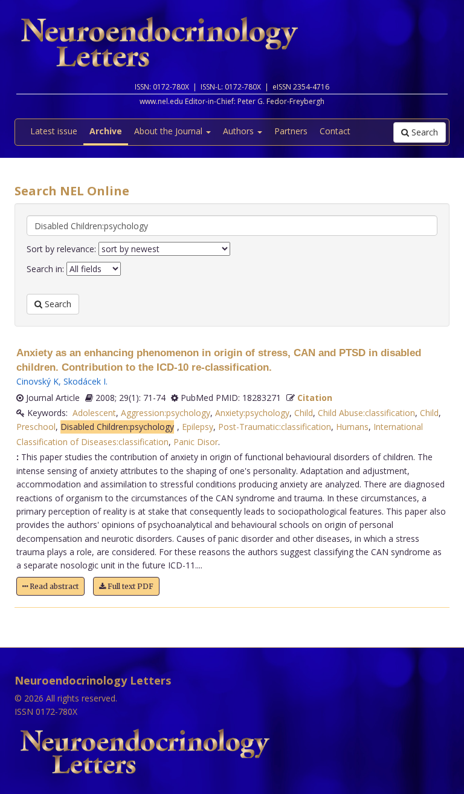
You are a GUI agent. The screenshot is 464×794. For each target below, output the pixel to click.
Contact (335, 131)
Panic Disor (195, 441)
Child (303, 412)
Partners (291, 131)
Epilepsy (197, 426)
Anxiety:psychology (252, 412)
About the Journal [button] (169, 131)
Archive (105, 131)
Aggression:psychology (165, 412)
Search (423, 132)
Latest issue (53, 131)
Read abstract (53, 586)
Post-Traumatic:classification (274, 426)
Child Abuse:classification (366, 412)
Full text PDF (129, 586)
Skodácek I (84, 381)
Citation (314, 397)
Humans (352, 426)
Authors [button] (239, 131)
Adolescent (94, 412)
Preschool (36, 426)
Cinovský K (37, 381)
